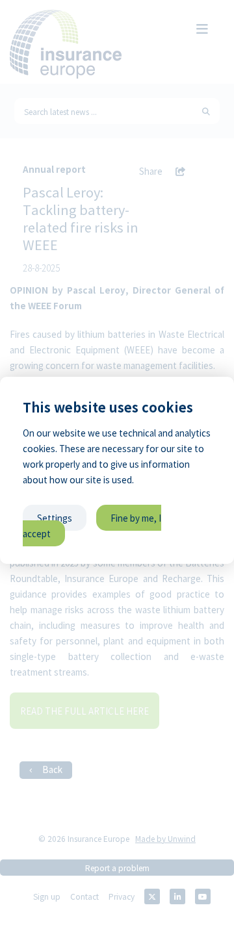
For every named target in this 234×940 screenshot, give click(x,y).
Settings (54, 517)
